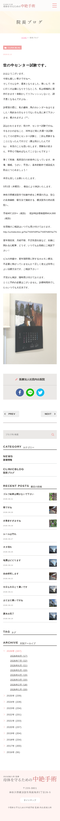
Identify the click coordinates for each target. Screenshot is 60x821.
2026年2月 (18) (19, 684)
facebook (20, 392)
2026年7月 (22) (19, 660)
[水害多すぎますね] (53, 523)
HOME (24, 38)
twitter (40, 392)
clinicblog (14, 48)
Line (30, 392)
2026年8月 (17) (19, 656)
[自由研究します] (53, 576)
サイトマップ (30, 800)
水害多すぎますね (12, 521)
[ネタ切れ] (53, 549)
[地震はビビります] (53, 563)
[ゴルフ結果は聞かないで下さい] (53, 496)
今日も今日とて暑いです (15, 587)
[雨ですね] (53, 510)
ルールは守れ (9, 534)
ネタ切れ (7, 547)
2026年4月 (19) (19, 675)
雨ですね (7, 507)
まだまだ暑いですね (13, 600)
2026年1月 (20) (19, 689)
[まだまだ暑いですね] (53, 603)
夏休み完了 (8, 614)
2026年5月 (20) (19, 670)
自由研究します (11, 574)
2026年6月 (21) (19, 665)
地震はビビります (12, 560)
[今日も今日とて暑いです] (53, 589)
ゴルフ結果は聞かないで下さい (18, 494)
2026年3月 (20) (19, 680)
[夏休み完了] (53, 616)
